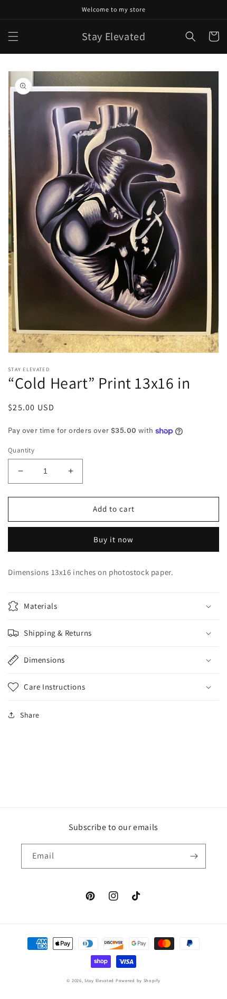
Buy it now (113, 539)
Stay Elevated (99, 980)
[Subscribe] (193, 856)
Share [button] (30, 715)
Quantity (21, 450)
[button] (13, 36)
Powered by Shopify (138, 980)
